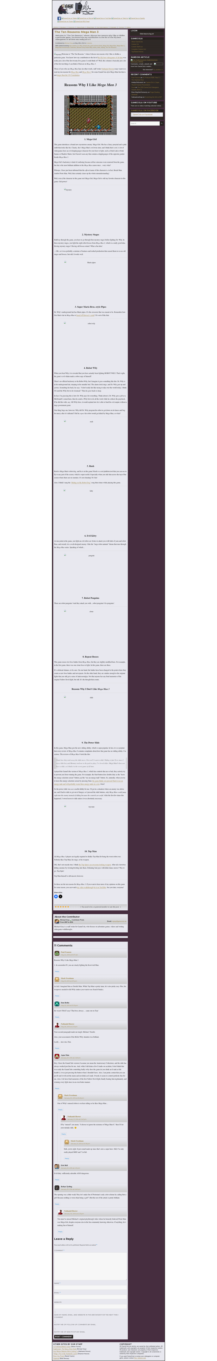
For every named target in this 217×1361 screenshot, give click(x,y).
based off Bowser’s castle (85, 315)
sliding (103, 47)
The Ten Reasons (111, 47)
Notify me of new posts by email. (69, 1332)
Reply (57, 971)
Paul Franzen (66, 952)
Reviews (63, 27)
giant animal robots (96, 46)
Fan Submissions (102, 27)
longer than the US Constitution (68, 75)
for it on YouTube (100, 887)
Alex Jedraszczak (140, 1358)
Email (57, 1293)
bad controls (73, 46)
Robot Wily (88, 47)
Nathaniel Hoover (107, 69)
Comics (121, 27)
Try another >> (158, 69)
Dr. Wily (79, 46)
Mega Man (113, 46)
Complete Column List (138, 49)
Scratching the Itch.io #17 (153, 97)
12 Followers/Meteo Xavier (62, 1346)
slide (98, 47)
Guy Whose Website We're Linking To (65, 1351)
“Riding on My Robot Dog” (81, 482)
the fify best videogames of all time (110, 57)
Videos (128, 27)
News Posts (80, 27)
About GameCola (137, 42)
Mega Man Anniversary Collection (65, 47)
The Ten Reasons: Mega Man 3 (76, 32)
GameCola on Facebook (145, 110)
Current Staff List (137, 47)
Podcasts (113, 27)
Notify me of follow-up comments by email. (75, 1324)
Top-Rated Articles (137, 52)
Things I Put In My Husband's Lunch (65, 1354)
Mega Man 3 (120, 46)
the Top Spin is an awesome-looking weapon (95, 864)
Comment (59, 1250)
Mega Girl (106, 46)
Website (58, 1302)
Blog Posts (90, 27)
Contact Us (135, 44)
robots (95, 47)
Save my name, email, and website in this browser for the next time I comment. (86, 1316)
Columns (71, 27)
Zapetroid (56, 1358)
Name (57, 1283)
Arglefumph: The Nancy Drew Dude (64, 1349)
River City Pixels (58, 1356)
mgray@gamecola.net (119, 921)
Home (56, 27)
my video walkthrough (85, 887)
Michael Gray (69, 43)
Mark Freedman (67, 978)
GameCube (86, 46)
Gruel (133, 87)
